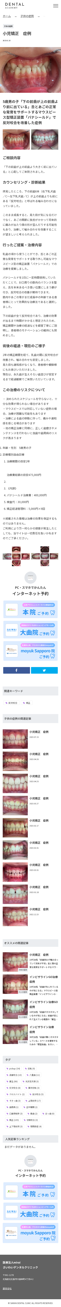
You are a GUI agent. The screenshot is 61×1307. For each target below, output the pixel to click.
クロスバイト (17, 1094)
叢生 (13, 1081)
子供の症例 (8, 26)
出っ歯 (49, 1113)
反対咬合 (12, 702)
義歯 (33, 1113)
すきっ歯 (15, 1100)
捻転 (31, 1068)
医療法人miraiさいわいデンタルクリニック (20, 1264)
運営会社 (7, 1288)
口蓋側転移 (16, 1113)
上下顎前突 (16, 1126)
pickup (14, 1068)
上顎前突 (34, 1100)
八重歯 (34, 1074)
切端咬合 (32, 1119)
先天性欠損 (32, 1081)
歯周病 (13, 1107)
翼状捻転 (33, 1087)
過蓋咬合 (15, 1074)
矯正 (28, 702)
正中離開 (31, 1107)
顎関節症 (36, 1126)
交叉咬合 (15, 1087)
